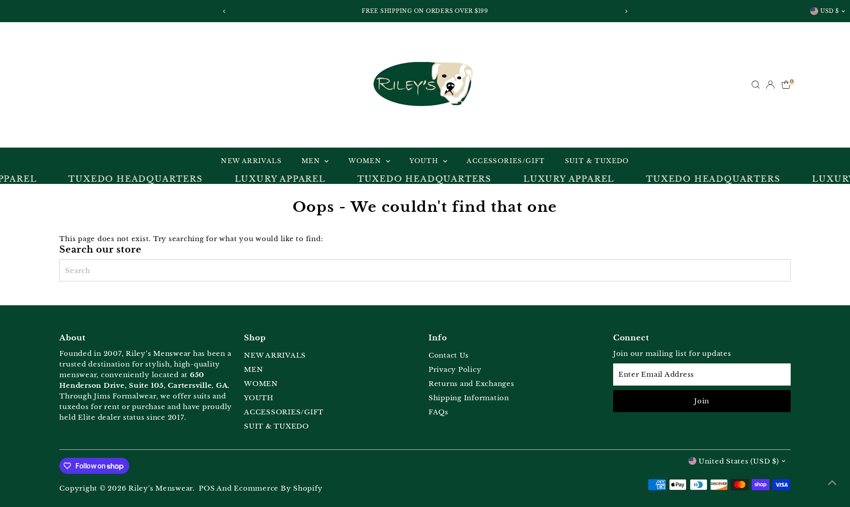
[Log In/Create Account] (770, 85)
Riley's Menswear (160, 488)
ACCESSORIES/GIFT (506, 161)
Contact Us (449, 355)
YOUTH (425, 161)
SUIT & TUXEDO (597, 161)
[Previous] (224, 11)
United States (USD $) (739, 461)
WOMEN (365, 161)
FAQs (438, 412)
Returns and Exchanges (471, 383)
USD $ (829, 11)
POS (207, 488)
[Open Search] (756, 85)
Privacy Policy (455, 369)
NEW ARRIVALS (251, 161)
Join (701, 401)
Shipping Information (469, 398)
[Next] (626, 11)
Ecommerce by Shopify (278, 488)
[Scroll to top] (832, 482)
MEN (312, 161)
